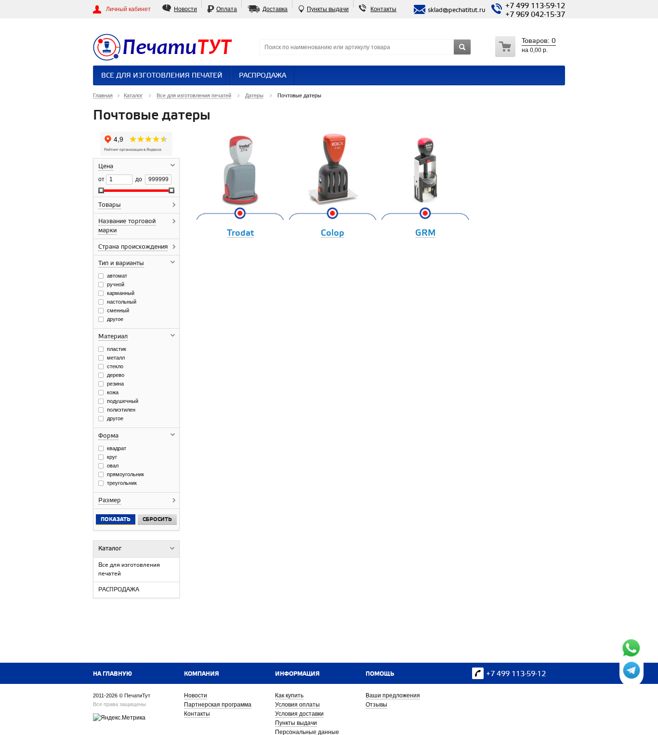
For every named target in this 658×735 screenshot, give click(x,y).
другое (115, 319)
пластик (116, 349)
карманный (120, 293)
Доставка (275, 9)
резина (115, 384)
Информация (297, 674)
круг (112, 457)
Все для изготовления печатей (162, 76)
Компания (201, 674)
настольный (121, 302)
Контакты (383, 9)
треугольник (122, 483)
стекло (115, 366)
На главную (112, 674)
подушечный (122, 401)
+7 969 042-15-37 (535, 15)
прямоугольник (125, 474)
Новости (185, 9)
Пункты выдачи (328, 9)
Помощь (380, 674)
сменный (118, 310)
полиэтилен (121, 410)
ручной (115, 284)
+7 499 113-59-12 (535, 6)
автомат (117, 276)
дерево (115, 375)
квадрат (116, 448)
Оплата (226, 9)
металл (116, 358)
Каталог (109, 548)
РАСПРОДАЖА (262, 76)
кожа (112, 392)
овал (112, 465)
